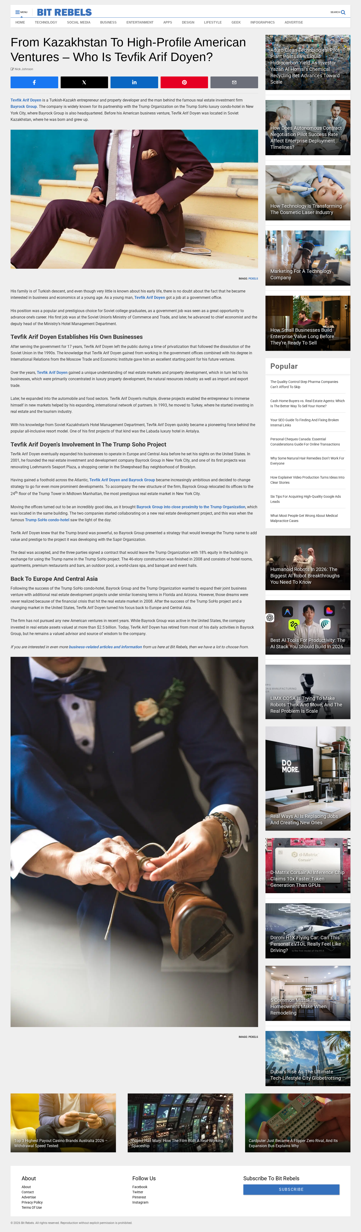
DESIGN (188, 22)
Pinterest (139, 1197)
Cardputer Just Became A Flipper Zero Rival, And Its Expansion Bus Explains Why (293, 1143)
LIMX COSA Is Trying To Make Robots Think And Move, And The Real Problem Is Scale (306, 704)
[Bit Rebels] (62, 13)
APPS (167, 22)
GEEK (236, 22)
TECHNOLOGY (46, 22)
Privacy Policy (32, 1202)
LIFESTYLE (213, 22)
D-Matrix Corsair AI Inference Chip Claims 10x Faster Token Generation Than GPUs (307, 878)
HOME (20, 22)
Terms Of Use (32, 1207)
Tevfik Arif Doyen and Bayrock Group (122, 480)
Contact (28, 1192)
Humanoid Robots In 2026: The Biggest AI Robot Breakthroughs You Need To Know (305, 575)
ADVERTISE (294, 22)
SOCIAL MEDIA (78, 22)
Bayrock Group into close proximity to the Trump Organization (191, 507)
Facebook (139, 1187)
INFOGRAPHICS (262, 22)
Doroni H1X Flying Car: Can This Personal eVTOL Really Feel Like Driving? (305, 944)
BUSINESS (108, 22)
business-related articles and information (105, 647)
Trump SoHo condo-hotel (47, 520)
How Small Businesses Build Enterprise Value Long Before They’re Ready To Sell (302, 336)
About (26, 1187)
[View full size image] (134, 199)
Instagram (140, 1202)
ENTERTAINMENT (139, 22)
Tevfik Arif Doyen (26, 100)
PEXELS (253, 278)
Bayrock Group (24, 106)
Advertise (29, 1197)
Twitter (137, 1192)
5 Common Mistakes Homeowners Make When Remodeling (298, 1006)
